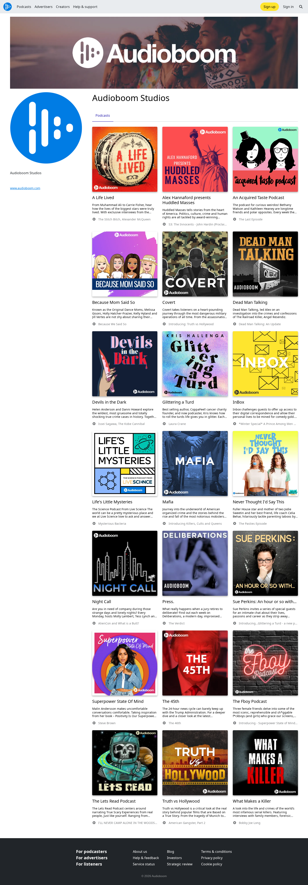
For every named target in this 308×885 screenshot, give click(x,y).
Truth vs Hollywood (181, 801)
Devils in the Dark (109, 402)
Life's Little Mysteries (112, 502)
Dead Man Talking (250, 302)
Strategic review (180, 864)
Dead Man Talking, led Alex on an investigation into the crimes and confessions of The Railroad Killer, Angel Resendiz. (265, 313)
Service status (144, 864)
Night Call (101, 601)
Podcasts (24, 6)
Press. (168, 601)
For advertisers (91, 858)
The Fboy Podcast (250, 701)
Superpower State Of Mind (118, 701)
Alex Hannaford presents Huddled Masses (186, 200)
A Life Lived (103, 197)
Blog (170, 851)
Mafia (167, 502)
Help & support (85, 6)
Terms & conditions (216, 851)
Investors (174, 858)
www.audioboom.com (25, 188)
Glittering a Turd (178, 402)
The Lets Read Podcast (114, 801)
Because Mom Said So (113, 302)
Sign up (270, 6)
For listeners (89, 864)
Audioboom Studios (131, 98)
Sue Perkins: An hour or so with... (264, 601)
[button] (301, 7)
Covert (168, 302)
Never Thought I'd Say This (258, 502)
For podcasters (91, 851)
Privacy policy (212, 858)
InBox (238, 402)
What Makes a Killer (252, 801)
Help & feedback (146, 858)
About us (140, 851)
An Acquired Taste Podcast (258, 197)
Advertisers (44, 6)
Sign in (288, 6)
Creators (63, 6)
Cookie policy (211, 864)
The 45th (170, 701)
